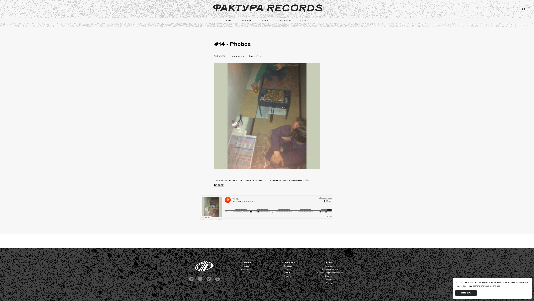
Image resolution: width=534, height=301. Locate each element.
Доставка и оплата (330, 269)
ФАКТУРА (203, 219)
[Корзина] (529, 8)
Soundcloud (330, 280)
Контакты (329, 266)
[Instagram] (217, 279)
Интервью (288, 266)
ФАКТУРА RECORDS (267, 9)
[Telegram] (191, 279)
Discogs (329, 283)
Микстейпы (255, 55)
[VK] (209, 279)
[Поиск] (523, 9)
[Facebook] (200, 279)
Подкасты (288, 276)
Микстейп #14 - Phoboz (215, 219)
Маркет (246, 273)
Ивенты (288, 273)
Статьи (288, 269)
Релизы (246, 266)
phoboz (219, 184)
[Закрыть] (529, 280)
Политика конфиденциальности (329, 273)
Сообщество (237, 55)
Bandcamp (329, 276)
